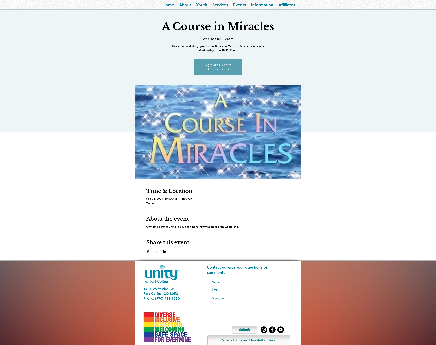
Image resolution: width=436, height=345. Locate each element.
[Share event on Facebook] (148, 251)
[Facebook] (272, 329)
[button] (185, 4)
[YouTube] (280, 329)
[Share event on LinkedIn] (164, 251)
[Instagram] (264, 329)
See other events (218, 69)
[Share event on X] (156, 251)
